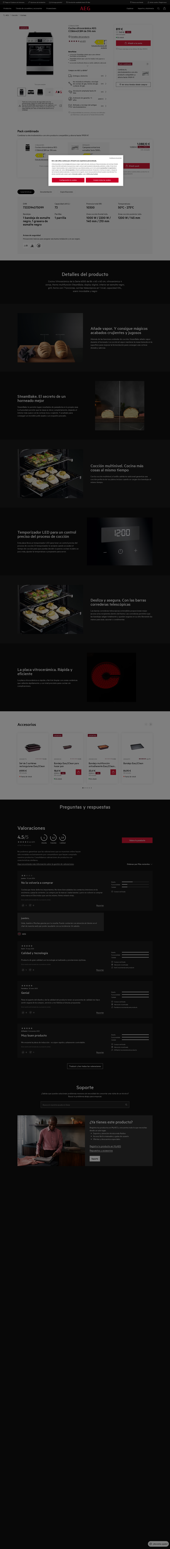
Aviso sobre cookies (77, 174)
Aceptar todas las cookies (102, 180)
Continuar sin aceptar (115, 158)
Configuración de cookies (68, 180)
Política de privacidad (92, 174)
